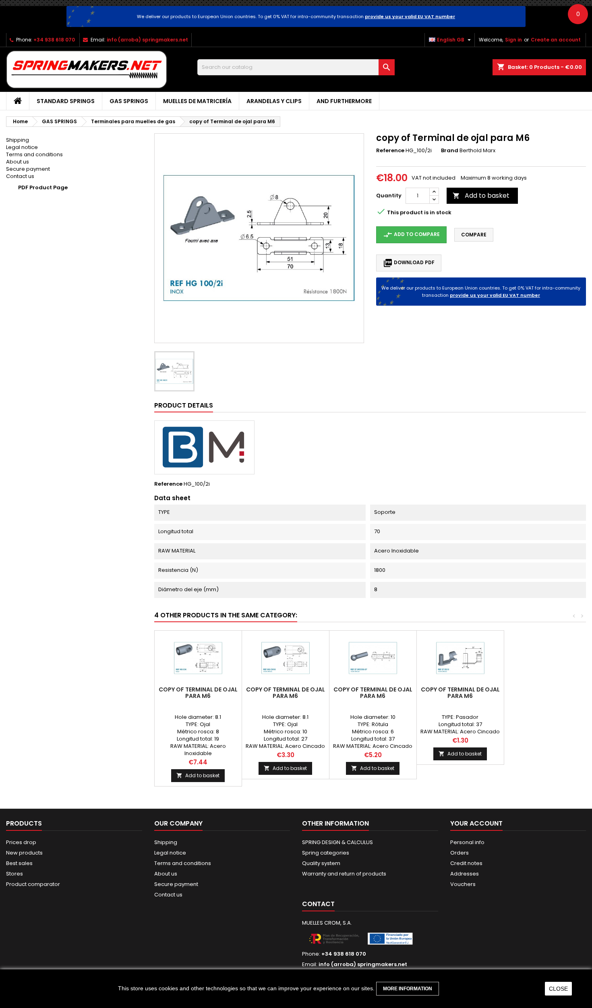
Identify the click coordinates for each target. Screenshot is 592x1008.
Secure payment (28, 169)
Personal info (467, 842)
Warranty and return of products (344, 874)
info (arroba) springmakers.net (147, 39)
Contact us (20, 176)
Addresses (464, 874)
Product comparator (33, 884)
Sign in (513, 39)
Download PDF (409, 263)
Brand (449, 150)
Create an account (556, 39)
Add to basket (481, 195)
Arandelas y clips (274, 101)
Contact (318, 904)
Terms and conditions (34, 154)
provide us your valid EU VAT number (410, 16)
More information (407, 988)
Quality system (321, 863)
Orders (459, 853)
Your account (476, 823)
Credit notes (466, 863)
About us (17, 162)
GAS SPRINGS (129, 101)
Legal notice (22, 147)
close (558, 988)
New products (24, 853)
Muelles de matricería (197, 101)
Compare (473, 234)
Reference (390, 150)
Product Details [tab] (183, 405)
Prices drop (21, 842)
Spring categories (325, 853)
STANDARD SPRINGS (66, 101)
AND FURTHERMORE (344, 101)
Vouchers (463, 884)
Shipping (17, 140)
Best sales (19, 863)
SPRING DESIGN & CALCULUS (337, 842)
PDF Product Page (43, 187)
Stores (14, 874)
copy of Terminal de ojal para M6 (198, 692)
